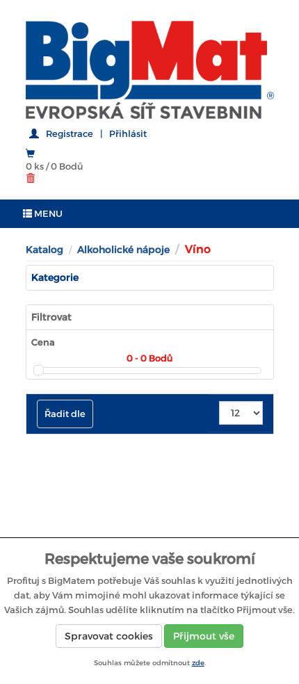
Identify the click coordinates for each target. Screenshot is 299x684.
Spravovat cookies (109, 636)
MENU (47, 214)
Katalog (44, 249)
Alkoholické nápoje (123, 249)
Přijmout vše (203, 636)
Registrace (69, 134)
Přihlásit (128, 134)
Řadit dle (65, 414)
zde (198, 662)
